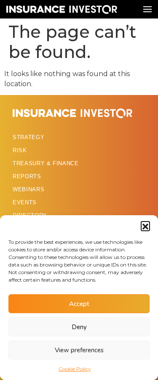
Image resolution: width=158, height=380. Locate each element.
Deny (79, 327)
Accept (79, 304)
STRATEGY (28, 137)
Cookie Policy (75, 369)
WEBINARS (28, 189)
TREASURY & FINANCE (46, 163)
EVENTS (25, 202)
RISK (20, 150)
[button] (145, 226)
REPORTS (27, 176)
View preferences (79, 350)
